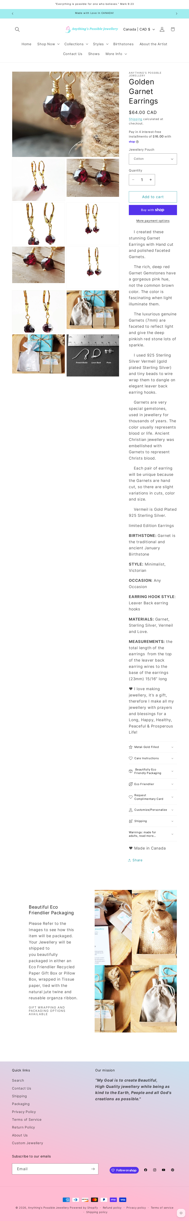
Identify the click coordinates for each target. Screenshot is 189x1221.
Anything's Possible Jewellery (48, 1207)
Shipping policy (97, 1212)
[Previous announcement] (12, 13)
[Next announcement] (177, 13)
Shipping (135, 119)
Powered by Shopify (84, 1207)
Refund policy (112, 1207)
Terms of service (162, 1207)
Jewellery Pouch (141, 149)
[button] (17, 29)
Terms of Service (27, 1119)
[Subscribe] (93, 1169)
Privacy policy (136, 1207)
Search (18, 1080)
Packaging (21, 1104)
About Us (20, 1135)
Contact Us (21, 1088)
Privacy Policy (24, 1112)
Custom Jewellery (27, 1143)
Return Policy (23, 1127)
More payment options (153, 220)
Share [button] (138, 860)
